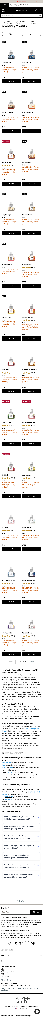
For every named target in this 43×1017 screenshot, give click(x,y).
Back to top (21, 901)
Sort (31, 34)
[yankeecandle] (5, 5)
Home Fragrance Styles (21, 22)
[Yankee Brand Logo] (20, 10)
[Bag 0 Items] (41, 10)
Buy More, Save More (21, 1)
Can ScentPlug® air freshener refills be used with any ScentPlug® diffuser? (19, 837)
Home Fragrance (9, 22)
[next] (37, 2)
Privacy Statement (23, 922)
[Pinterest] (27, 943)
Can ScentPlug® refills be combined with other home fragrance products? (19, 866)
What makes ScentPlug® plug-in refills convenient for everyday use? (19, 875)
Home (3, 22)
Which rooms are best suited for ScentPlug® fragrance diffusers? (16, 856)
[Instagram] (22, 943)
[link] (8, 165)
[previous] (6, 2)
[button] (37, 1011)
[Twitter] (16, 943)
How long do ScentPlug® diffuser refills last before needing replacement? (19, 818)
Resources (5, 955)
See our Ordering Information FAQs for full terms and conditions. (19, 989)
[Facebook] (10, 943)
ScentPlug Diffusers (34, 22)
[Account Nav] (36, 10)
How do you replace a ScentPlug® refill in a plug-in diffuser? (20, 847)
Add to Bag (11, 81)
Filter (10, 34)
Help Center (7, 980)
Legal (3, 961)
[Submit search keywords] (40, 15)
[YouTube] (33, 943)
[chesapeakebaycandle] (23, 5)
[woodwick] (14, 5)
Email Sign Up (5, 908)
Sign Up (36, 912)
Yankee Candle (7, 950)
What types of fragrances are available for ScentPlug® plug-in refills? (20, 827)
